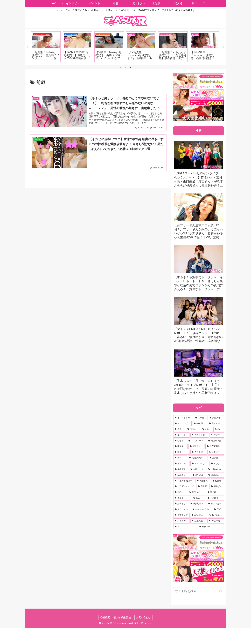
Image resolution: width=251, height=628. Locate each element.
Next (223, 47)
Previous (27, 47)
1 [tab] (120, 67)
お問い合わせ (143, 617)
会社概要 (105, 617)
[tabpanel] (46, 46)
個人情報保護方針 (123, 617)
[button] (221, 591)
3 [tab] (130, 67)
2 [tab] (125, 67)
